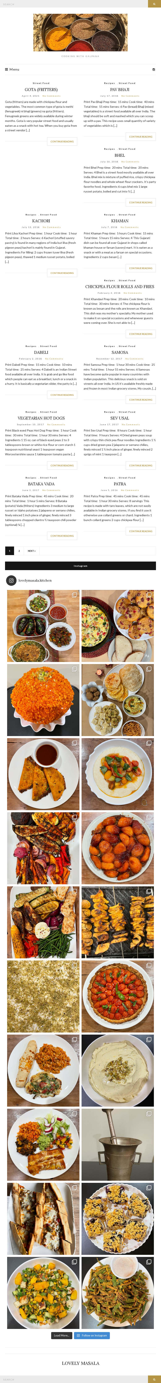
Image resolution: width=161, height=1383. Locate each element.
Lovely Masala (80, 1363)
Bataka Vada (41, 483)
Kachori (41, 220)
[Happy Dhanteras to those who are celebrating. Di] (118, 700)
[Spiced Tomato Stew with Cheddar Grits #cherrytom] (118, 774)
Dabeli (41, 352)
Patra (120, 483)
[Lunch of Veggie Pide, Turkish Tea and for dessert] (43, 1219)
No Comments (52, 96)
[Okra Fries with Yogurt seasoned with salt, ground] (118, 1293)
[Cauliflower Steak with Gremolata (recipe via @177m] (43, 1071)
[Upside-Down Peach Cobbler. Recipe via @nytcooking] (118, 848)
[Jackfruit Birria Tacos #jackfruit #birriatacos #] (43, 774)
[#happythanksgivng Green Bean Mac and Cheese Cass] (43, 626)
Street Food (41, 83)
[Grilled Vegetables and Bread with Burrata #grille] (43, 922)
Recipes (109, 83)
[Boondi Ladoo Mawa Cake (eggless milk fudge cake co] (43, 700)
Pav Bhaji (119, 89)
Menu (13, 69)
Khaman (120, 220)
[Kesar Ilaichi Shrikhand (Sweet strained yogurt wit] (118, 1071)
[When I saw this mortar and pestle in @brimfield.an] (118, 1145)
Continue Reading (62, 141)
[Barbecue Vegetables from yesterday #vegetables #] (43, 848)
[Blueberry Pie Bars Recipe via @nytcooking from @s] (118, 1219)
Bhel (120, 155)
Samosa (120, 352)
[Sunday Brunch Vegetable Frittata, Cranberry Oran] (118, 626)
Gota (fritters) (41, 89)
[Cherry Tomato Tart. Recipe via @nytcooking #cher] (118, 996)
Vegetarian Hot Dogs (41, 418)
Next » (32, 550)
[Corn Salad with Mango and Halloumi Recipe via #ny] (43, 1293)
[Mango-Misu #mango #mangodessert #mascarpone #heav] (43, 996)
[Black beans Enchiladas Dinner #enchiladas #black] (43, 1145)
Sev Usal (119, 418)
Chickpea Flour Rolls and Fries (119, 286)
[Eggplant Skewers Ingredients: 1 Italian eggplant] (118, 922)
